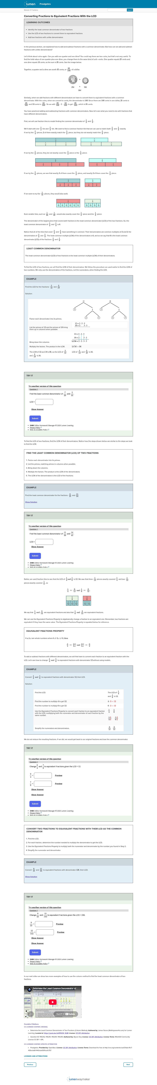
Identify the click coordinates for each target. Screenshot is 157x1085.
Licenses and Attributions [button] (35, 1056)
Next (128, 1065)
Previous (30, 1065)
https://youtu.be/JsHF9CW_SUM (56, 1033)
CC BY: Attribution (83, 1033)
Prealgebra (45, 4)
